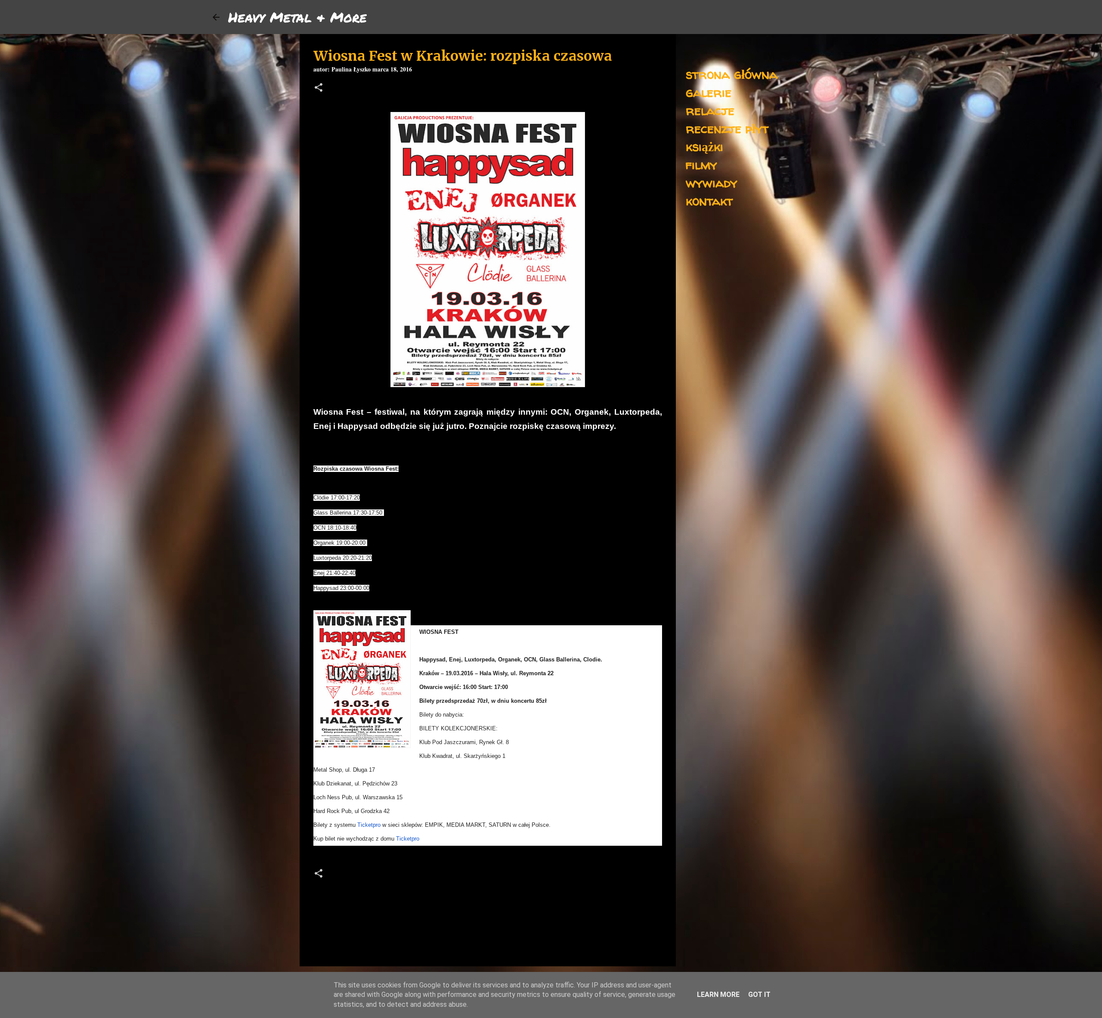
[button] (318, 88)
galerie (708, 92)
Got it (759, 994)
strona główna (731, 74)
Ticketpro (369, 825)
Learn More (718, 994)
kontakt (709, 200)
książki (704, 146)
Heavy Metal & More (297, 17)
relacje (710, 110)
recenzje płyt (727, 128)
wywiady (711, 182)
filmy (701, 164)
